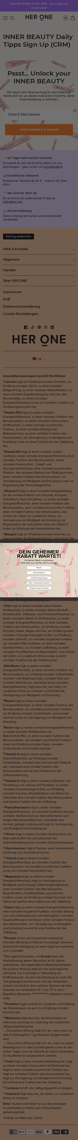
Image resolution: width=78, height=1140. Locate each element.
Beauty (39, 567)
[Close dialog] (1, 544)
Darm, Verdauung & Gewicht (39, 583)
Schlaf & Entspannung (39, 578)
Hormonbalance (39, 572)
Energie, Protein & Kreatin (39, 588)
